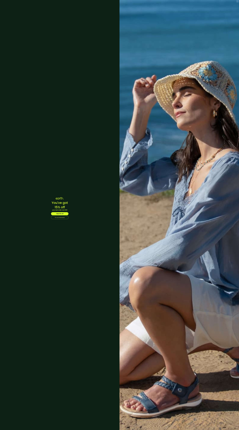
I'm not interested (60, 217)
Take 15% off (59, 213)
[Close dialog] (238, 1)
